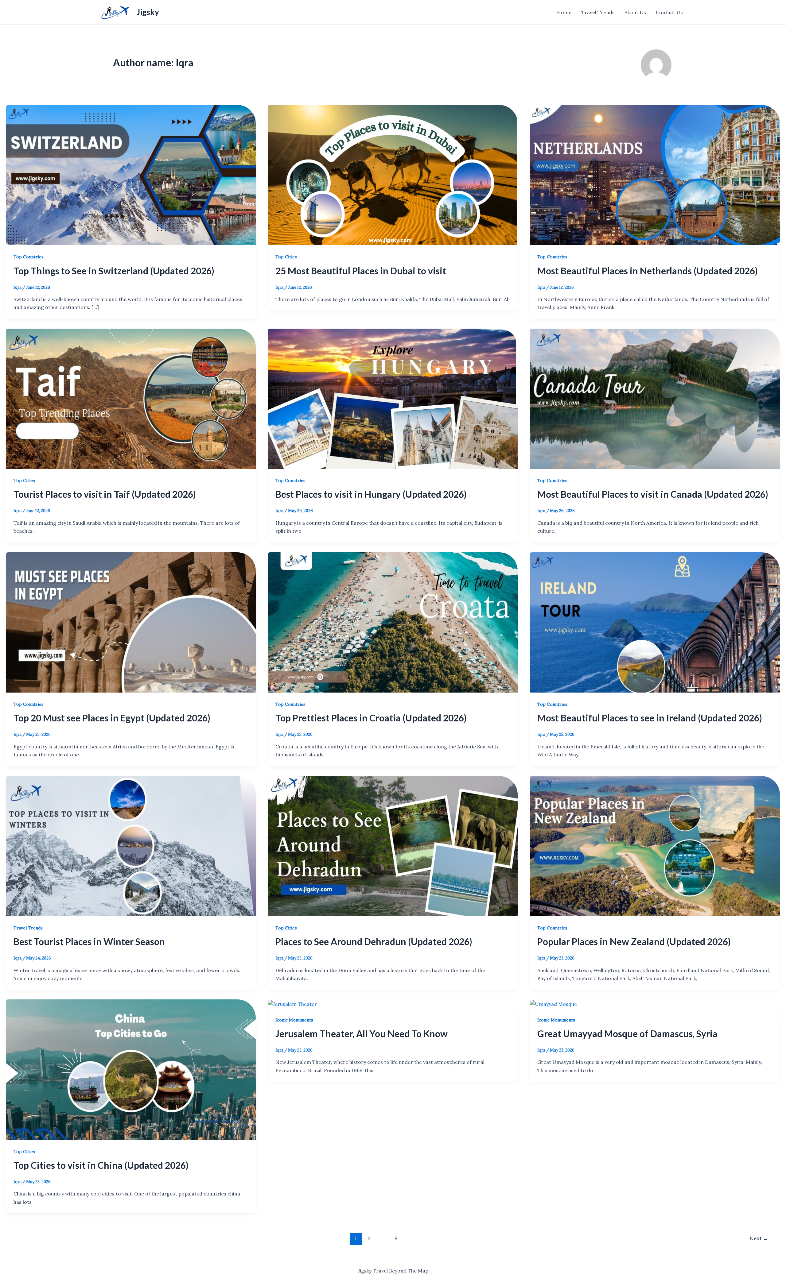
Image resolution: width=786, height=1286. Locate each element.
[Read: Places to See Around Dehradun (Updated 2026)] (393, 845)
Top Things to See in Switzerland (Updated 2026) (114, 270)
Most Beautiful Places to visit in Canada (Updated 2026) (652, 494)
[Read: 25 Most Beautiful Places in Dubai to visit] (393, 175)
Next (759, 1238)
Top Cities (286, 257)
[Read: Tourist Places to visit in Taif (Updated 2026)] (131, 398)
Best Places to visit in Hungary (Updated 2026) (371, 494)
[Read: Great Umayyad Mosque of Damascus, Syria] (553, 1003)
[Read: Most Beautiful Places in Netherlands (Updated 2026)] (655, 175)
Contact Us (669, 12)
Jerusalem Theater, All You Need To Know (361, 1033)
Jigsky (148, 12)
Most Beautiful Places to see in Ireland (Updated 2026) (649, 717)
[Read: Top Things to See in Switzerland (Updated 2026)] (131, 175)
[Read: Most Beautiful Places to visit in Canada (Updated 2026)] (655, 398)
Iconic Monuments (294, 1020)
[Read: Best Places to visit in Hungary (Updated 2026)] (393, 398)
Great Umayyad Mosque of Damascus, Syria (627, 1033)
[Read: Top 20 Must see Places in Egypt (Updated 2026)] (131, 622)
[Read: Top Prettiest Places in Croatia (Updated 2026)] (393, 622)
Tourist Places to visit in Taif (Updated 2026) (105, 494)
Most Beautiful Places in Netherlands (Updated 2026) (647, 270)
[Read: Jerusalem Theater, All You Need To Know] (292, 1003)
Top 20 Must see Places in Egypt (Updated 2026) (112, 717)
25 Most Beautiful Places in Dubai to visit (360, 270)
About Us (635, 12)
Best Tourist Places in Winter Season (89, 941)
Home (564, 12)
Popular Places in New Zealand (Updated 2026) (634, 941)
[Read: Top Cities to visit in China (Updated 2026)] (131, 1069)
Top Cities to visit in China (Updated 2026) (101, 1165)
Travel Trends (598, 12)
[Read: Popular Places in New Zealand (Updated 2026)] (655, 845)
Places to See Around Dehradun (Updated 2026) (373, 941)
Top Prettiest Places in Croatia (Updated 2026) (371, 717)
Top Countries (29, 257)
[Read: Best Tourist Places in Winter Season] (131, 845)
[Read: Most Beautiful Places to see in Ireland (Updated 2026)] (655, 622)
